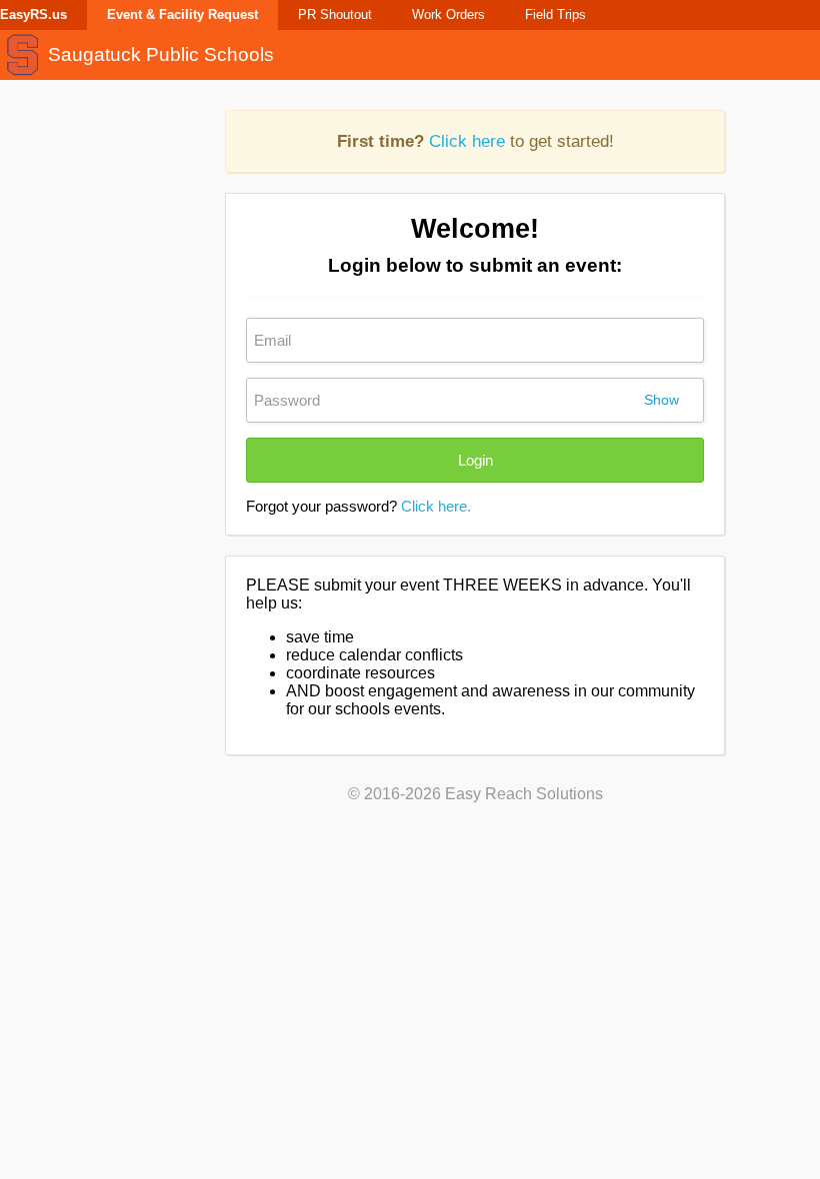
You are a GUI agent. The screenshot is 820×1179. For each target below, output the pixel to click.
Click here (467, 141)
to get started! (475, 141)
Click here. (436, 507)
